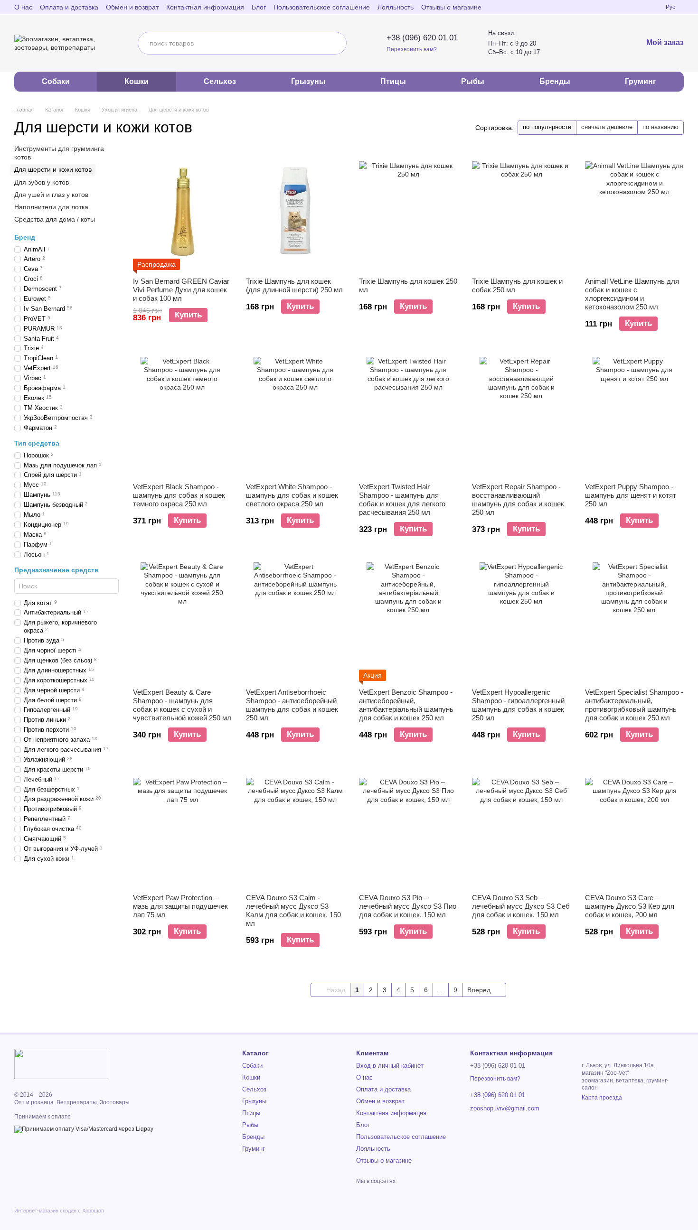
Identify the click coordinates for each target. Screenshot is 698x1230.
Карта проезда (602, 1097)
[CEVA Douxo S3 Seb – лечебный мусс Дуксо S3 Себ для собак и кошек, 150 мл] (521, 827)
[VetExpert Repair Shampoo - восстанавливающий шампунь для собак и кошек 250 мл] (521, 416)
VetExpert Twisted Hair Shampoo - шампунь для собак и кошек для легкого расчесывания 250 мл (402, 499)
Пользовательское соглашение (322, 7)
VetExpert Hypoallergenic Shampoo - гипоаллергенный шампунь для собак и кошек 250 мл (518, 705)
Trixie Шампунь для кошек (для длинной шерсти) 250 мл (294, 285)
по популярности (547, 126)
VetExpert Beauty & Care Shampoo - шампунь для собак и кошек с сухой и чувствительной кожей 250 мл (182, 705)
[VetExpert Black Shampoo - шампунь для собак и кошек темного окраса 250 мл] (182, 416)
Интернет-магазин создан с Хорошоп (59, 1210)
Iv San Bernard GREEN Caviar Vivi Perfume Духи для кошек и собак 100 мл (181, 289)
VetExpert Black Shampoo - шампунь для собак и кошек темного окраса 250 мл (179, 495)
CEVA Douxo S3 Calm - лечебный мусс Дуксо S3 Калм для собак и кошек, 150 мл (293, 910)
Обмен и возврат (132, 7)
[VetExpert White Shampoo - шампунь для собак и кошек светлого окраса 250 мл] (295, 416)
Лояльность (395, 7)
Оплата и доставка (69, 7)
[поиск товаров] (335, 43)
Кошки (136, 81)
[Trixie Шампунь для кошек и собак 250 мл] (521, 210)
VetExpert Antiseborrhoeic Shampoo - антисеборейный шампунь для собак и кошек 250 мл (292, 705)
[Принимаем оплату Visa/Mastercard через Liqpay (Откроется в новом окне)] (83, 1129)
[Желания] (610, 43)
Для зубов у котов (41, 182)
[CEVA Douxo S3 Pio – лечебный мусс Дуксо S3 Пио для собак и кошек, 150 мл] (408, 827)
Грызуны (308, 81)
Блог (259, 7)
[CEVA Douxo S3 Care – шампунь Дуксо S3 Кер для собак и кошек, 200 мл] (634, 827)
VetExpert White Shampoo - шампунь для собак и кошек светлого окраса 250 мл (292, 495)
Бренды (554, 81)
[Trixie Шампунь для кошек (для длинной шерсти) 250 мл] (295, 210)
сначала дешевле (606, 126)
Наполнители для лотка (51, 207)
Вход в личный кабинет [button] (390, 1065)
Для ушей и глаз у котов (51, 194)
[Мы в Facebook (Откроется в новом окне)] (624, 7)
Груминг (640, 81)
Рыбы (472, 81)
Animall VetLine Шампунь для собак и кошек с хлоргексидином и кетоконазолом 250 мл (632, 294)
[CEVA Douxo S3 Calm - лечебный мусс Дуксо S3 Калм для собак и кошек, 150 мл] (295, 827)
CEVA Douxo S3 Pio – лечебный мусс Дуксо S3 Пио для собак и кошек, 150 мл (407, 906)
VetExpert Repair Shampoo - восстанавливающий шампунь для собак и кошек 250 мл (518, 499)
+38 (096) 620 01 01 (422, 37)
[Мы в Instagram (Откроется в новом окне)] (635, 7)
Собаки (56, 81)
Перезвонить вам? (412, 49)
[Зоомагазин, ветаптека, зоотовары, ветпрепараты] (61, 1063)
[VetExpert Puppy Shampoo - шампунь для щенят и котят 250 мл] (634, 416)
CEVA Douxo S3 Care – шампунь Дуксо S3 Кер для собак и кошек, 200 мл (629, 906)
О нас (23, 7)
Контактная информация (205, 7)
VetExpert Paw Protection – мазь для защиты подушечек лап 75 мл (180, 906)
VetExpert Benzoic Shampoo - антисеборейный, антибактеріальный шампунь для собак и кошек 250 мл (406, 705)
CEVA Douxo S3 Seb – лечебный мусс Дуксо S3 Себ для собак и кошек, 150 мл (521, 906)
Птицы (393, 81)
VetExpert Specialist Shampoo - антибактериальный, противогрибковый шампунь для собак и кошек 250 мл (634, 705)
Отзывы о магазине (451, 7)
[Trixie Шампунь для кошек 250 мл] (408, 210)
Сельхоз (220, 81)
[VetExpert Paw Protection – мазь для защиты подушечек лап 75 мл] (182, 827)
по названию (660, 126)
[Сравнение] (587, 43)
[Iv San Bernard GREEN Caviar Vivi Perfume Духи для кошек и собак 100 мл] (182, 210)
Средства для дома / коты (54, 219)
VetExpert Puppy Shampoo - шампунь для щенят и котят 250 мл (630, 495)
